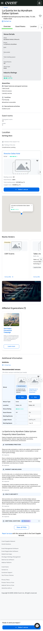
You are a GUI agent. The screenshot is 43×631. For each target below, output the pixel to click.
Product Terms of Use (8, 582)
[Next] (41, 27)
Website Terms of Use (8, 585)
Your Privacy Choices (8, 575)
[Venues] (39, 3)
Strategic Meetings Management (11, 557)
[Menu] (2, 3)
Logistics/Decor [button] (38, 267)
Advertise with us (7, 588)
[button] (21, 214)
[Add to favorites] (40, 16)
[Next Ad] (40, 172)
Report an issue (7, 533)
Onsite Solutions (6, 544)
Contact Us (5, 569)
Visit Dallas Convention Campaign (8, 330)
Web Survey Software (8, 559)
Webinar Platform (7, 562)
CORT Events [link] (9, 254)
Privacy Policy (6, 579)
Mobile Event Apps (7, 554)
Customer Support (7, 572)
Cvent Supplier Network (8, 541)
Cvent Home (5, 567)
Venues (6, 7)
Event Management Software (10, 548)
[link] (16, 246)
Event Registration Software (10, 551)
